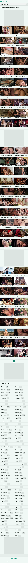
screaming (20, 467)
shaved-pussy (21, 478)
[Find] (26, 4)
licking (19, 395)
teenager (19, 492)
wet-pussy (20, 532)
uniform (19, 501)
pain (18, 438)
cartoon (5, 415)
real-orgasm (20, 452)
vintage (19, 512)
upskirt (19, 507)
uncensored (20, 495)
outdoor (19, 435)
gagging (5, 472)
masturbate (20, 401)
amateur (6, 389)
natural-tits (20, 415)
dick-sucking (6, 438)
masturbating (20, 404)
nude (18, 421)
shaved (19, 475)
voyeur (19, 518)
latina (18, 386)
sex (18, 469)
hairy (4, 487)
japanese (6, 515)
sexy (18, 472)
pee (18, 447)
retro (18, 461)
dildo (4, 441)
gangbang (6, 475)
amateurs (6, 392)
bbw (4, 412)
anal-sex (5, 398)
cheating (5, 418)
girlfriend (5, 484)
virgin (18, 515)
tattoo (19, 484)
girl (4, 481)
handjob (5, 495)
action (5, 386)
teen (18, 489)
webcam (19, 524)
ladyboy (5, 535)
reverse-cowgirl (21, 464)
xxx (18, 535)
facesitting (6, 458)
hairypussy (6, 492)
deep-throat (6, 429)
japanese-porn (7, 518)
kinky (4, 524)
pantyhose (20, 444)
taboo (19, 481)
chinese (5, 427)
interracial (6, 504)
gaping (5, 478)
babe (5, 401)
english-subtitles (7, 447)
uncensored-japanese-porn (21, 499)
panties (19, 441)
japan (5, 507)
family (5, 464)
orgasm (19, 427)
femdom (5, 467)
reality (19, 455)
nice (18, 418)
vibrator (19, 510)
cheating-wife (7, 421)
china (5, 424)
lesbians (19, 392)
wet (18, 530)
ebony (5, 444)
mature (19, 409)
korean (5, 532)
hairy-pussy (6, 489)
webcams (20, 527)
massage (19, 398)
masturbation (21, 406)
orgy (18, 429)
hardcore (6, 498)
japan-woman (7, 512)
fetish (5, 469)
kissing (5, 527)
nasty (18, 412)
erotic (4, 449)
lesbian (19, 389)
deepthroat (6, 432)
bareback (5, 406)
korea (5, 530)
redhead (19, 458)
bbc (4, 409)
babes (5, 404)
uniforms (19, 504)
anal (4, 395)
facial (5, 461)
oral (18, 424)
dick (4, 435)
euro (4, 452)
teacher (19, 487)
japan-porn (6, 510)
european (5, 455)
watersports (20, 521)
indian (4, 501)
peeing (19, 449)
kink (4, 521)
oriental (19, 432)
